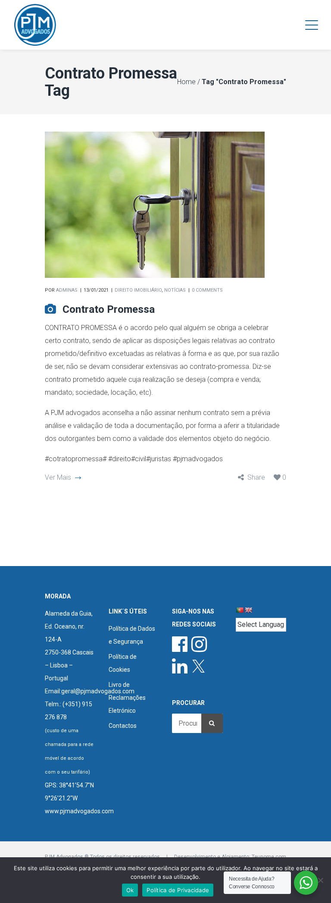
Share (256, 477)
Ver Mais (58, 477)
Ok (130, 890)
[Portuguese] (240, 610)
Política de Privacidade (178, 890)
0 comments (207, 290)
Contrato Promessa (108, 309)
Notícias (175, 290)
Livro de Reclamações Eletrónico (127, 697)
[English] (248, 610)
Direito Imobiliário (138, 290)
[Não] (320, 880)
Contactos (123, 725)
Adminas (67, 290)
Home (186, 82)
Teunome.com (269, 857)
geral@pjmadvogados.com (97, 691)
